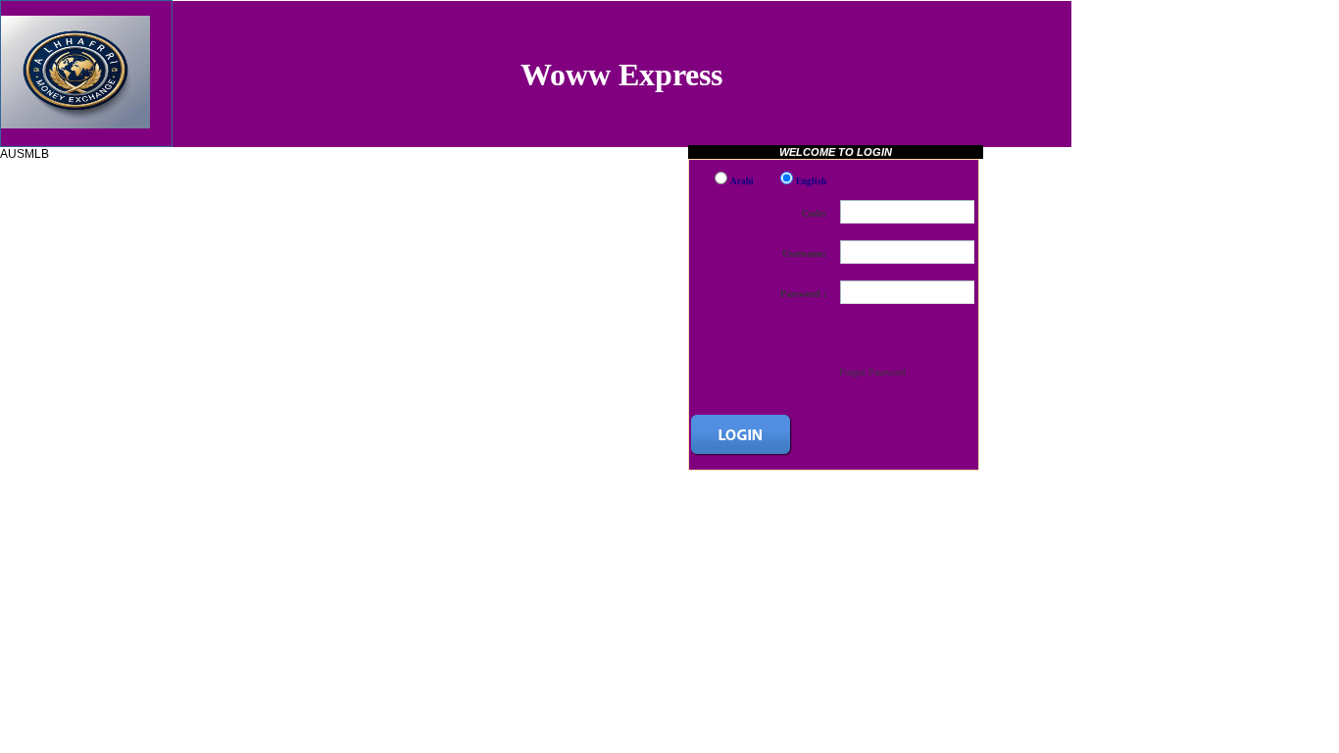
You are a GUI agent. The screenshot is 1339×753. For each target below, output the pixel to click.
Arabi (742, 181)
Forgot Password (872, 372)
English (811, 181)
